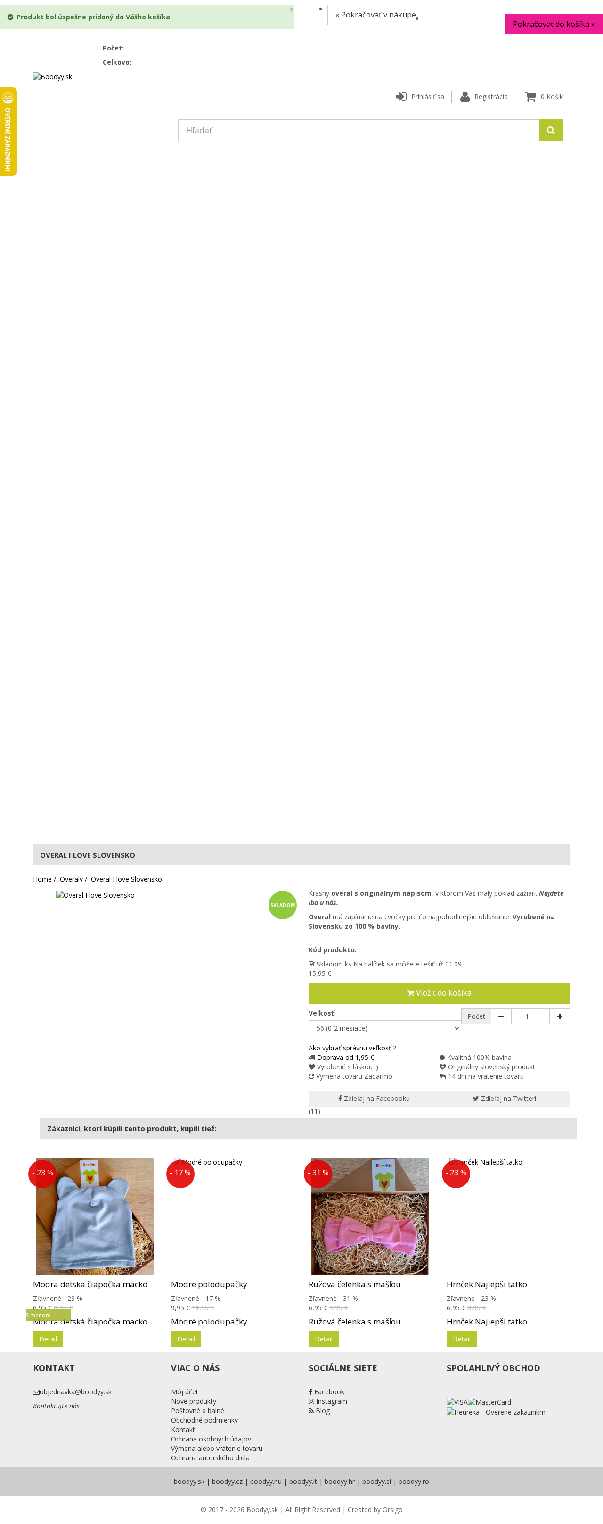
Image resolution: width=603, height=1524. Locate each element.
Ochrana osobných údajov (211, 1438)
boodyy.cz (227, 1481)
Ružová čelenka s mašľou (355, 1284)
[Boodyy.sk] (52, 76)
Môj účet (184, 1391)
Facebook (328, 1391)
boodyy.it (303, 1481)
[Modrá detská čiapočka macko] (95, 1216)
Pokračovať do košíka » (554, 24)
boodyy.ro (414, 1481)
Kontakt (183, 1429)
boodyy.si (376, 1481)
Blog (322, 1410)
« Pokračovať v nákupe (375, 14)
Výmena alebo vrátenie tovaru (216, 1448)
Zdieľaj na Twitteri (507, 1098)
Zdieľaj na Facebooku (376, 1098)
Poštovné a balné (197, 1410)
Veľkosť (322, 1012)
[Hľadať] (551, 130)
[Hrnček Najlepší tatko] (508, 1216)
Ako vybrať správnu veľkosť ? (352, 1047)
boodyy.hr (340, 1481)
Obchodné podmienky (204, 1420)
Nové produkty (193, 1401)
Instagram (330, 1401)
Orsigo (393, 1509)
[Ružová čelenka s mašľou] (370, 1216)
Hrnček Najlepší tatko (487, 1284)
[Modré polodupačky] (233, 1216)
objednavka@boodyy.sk (76, 1391)
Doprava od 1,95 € (345, 1057)
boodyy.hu (266, 1481)
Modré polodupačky (209, 1284)
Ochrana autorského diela (210, 1457)
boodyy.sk (189, 1481)
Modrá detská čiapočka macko (90, 1284)
